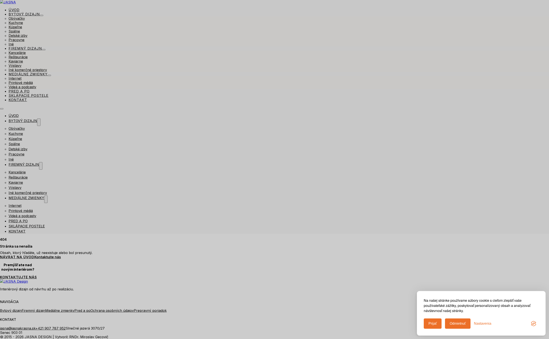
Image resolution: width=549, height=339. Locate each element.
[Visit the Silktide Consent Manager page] (533, 323)
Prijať (432, 323)
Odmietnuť (458, 323)
